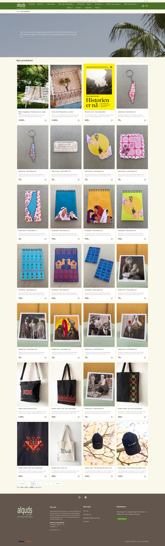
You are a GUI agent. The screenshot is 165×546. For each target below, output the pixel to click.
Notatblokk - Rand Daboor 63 (127, 230)
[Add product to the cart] (45, 120)
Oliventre (81, 4)
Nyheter (88, 8)
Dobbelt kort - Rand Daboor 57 (127, 290)
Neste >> (59, 483)
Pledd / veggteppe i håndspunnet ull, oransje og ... (32, 112)
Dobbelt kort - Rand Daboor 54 (94, 349)
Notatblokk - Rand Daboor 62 (27, 290)
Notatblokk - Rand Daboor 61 (60, 290)
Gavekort (86, 521)
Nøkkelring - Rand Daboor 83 (27, 171)
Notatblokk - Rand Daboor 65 (60, 230)
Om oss (85, 511)
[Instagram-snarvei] (79, 497)
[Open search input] (147, 6)
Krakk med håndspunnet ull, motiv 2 (63, 112)
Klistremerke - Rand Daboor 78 (61, 171)
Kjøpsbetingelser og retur (91, 518)
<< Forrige (21, 483)
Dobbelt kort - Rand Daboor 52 (94, 408)
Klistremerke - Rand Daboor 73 (127, 171)
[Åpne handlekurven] (143, 6)
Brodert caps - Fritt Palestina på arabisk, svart (132, 468)
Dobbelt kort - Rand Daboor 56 (27, 349)
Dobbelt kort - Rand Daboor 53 (127, 349)
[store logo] (21, 5)
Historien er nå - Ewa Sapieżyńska (95, 112)
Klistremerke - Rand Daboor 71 (27, 230)
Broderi (32, 4)
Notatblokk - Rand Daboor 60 (94, 290)
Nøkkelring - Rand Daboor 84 (127, 112)
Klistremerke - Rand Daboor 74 (94, 171)
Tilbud (97, 8)
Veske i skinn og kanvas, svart (27, 408)
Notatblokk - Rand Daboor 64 (94, 230)
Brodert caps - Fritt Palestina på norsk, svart (98, 468)
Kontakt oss (87, 514)
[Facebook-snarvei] (85, 497)
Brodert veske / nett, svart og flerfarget (64, 408)
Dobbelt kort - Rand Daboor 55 (61, 349)
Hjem (18, 11)
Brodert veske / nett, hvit (59, 468)
